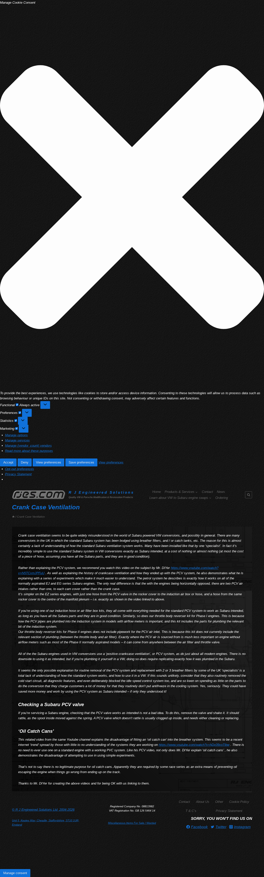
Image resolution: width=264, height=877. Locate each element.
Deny (24, 462)
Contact (207, 492)
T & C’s (191, 811)
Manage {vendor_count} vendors (28, 445)
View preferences (48, 462)
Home (156, 492)
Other (219, 802)
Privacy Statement (18, 474)
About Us (202, 802)
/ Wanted (132, 822)
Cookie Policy (239, 802)
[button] (132, 198)
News (221, 492)
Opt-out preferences (19, 469)
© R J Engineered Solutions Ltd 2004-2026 (43, 810)
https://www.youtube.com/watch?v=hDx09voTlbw (194, 745)
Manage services (17, 440)
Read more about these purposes (29, 451)
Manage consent (15, 873)
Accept (8, 462)
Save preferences (81, 462)
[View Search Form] (248, 494)
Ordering (221, 498)
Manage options (16, 435)
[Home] (13, 516)
